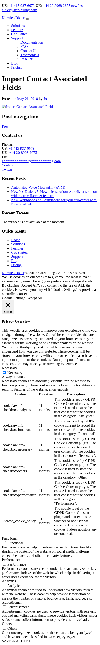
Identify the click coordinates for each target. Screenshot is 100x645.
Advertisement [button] (12, 602)
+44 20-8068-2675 (23, 153)
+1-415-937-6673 (22, 6)
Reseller (26, 59)
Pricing (16, 67)
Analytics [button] (9, 581)
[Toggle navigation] (27, 19)
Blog (14, 63)
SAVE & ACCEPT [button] (16, 641)
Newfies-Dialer (13, 18)
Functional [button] (9, 538)
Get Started (19, 34)
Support (17, 38)
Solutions (18, 26)
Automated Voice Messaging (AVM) (38, 187)
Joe (45, 99)
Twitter (7, 169)
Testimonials (29, 55)
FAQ (24, 47)
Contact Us (28, 51)
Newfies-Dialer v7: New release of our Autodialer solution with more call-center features (54, 194)
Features (17, 30)
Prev (5, 126)
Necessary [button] (9, 368)
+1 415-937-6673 (21, 148)
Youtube (8, 165)
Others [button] (7, 624)
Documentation (31, 42)
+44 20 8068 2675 (56, 6)
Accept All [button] (34, 298)
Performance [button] (11, 560)
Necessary (15, 373)
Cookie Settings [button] (13, 298)
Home (15, 240)
